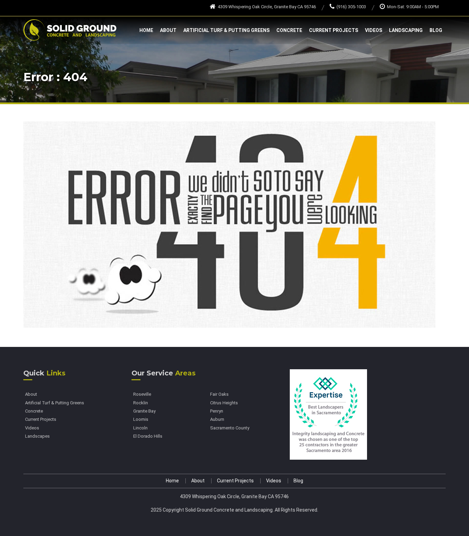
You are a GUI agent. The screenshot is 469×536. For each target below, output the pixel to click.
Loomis (140, 419)
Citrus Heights (224, 403)
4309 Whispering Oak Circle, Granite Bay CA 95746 (267, 6)
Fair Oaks (219, 394)
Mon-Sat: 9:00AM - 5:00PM (413, 6)
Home (146, 30)
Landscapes (37, 436)
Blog (436, 30)
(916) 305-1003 (351, 6)
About (168, 30)
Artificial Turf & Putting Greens (226, 30)
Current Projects (333, 30)
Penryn (216, 411)
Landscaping (406, 30)
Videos (373, 30)
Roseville (142, 394)
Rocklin (140, 403)
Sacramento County (229, 428)
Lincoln (140, 428)
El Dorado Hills (147, 436)
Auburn (217, 419)
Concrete (289, 30)
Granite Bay (144, 411)
